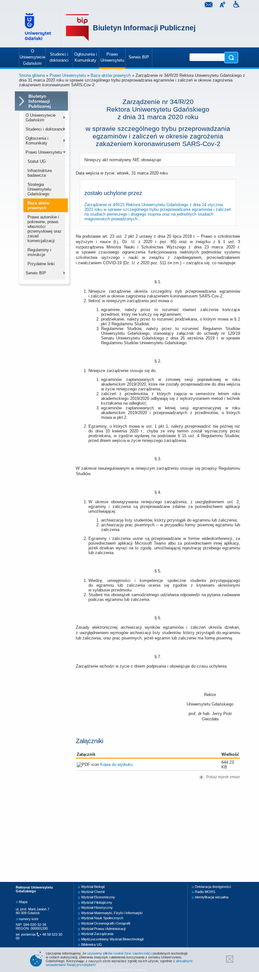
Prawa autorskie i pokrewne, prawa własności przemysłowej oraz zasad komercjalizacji (44, 229)
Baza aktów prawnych (111, 75)
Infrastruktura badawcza (39, 173)
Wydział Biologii (93, 887)
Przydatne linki (41, 263)
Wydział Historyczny (97, 907)
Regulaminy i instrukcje (39, 252)
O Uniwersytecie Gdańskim (41, 117)
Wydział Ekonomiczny (98, 897)
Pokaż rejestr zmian (223, 777)
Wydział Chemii (93, 892)
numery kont (28, 919)
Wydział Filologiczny (96, 902)
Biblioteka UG (91, 944)
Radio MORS (205, 892)
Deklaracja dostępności (213, 887)
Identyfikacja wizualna (211, 897)
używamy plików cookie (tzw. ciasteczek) (119, 953)
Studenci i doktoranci (45, 129)
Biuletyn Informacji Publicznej (144, 28)
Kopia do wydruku (116, 764)
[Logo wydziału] (77, 27)
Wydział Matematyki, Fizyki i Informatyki (111, 913)
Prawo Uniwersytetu (68, 75)
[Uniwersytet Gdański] (39, 27)
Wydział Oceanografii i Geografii (105, 923)
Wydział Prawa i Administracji (103, 929)
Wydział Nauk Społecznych (102, 918)
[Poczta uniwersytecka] (208, 5)
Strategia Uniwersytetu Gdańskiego (39, 189)
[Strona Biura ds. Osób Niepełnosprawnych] (236, 5)
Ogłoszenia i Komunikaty (37, 140)
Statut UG (36, 161)
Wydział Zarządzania (97, 934)
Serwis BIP (36, 273)
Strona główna (32, 75)
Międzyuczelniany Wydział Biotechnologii (112, 939)
